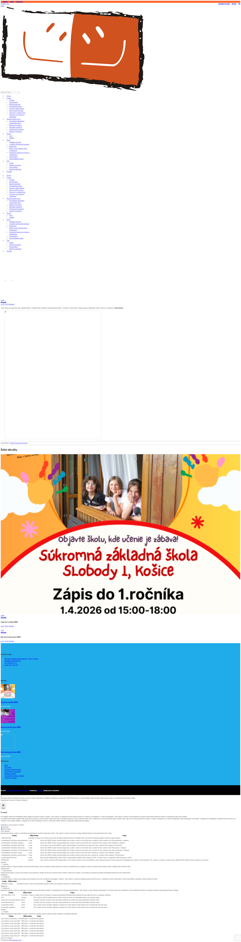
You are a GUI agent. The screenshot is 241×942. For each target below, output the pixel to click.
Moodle (234, 4)
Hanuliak (40, 790)
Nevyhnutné (7, 829)
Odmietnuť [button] (17, 800)
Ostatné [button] (3, 910)
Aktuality (5, 2)
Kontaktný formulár (224, 4)
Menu (2, 6)
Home (3, 281)
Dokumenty (19, 2)
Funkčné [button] (3, 862)
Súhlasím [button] (25, 800)
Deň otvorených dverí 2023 (11, 752)
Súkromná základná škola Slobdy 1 (17, 790)
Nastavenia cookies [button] (7, 800)
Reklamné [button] (4, 886)
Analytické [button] (4, 875)
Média (12, 2)
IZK (239, 4)
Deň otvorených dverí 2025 (11, 727)
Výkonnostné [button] (5, 869)
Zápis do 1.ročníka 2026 (9, 702)
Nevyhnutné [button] (4, 827)
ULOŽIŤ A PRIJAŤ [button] (7, 938)
